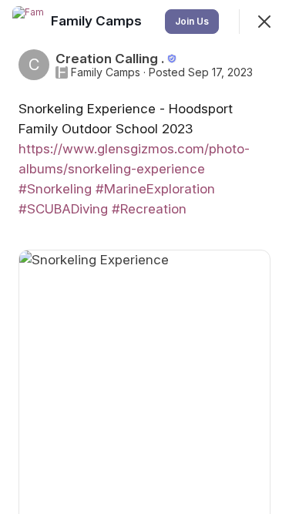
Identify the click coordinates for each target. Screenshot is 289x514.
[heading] (98, 21)
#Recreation (149, 209)
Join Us (192, 21)
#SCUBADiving (63, 209)
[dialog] (144, 257)
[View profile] (27, 21)
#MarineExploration (155, 189)
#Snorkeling (55, 189)
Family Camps (105, 72)
